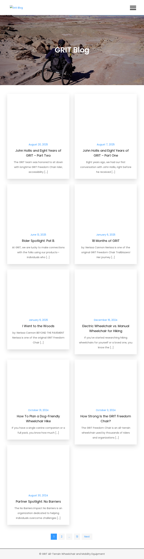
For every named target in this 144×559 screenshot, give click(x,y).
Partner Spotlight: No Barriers (38, 501)
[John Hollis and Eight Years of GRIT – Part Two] (38, 116)
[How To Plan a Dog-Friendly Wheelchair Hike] (38, 381)
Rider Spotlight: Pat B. (38, 241)
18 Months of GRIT (106, 241)
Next (87, 536)
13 (77, 536)
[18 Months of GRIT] (106, 206)
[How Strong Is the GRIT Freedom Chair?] (106, 381)
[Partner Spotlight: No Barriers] (38, 467)
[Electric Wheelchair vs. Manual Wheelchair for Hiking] (106, 291)
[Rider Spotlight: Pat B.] (38, 206)
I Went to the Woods (38, 326)
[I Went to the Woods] (38, 291)
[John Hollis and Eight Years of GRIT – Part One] (106, 116)
